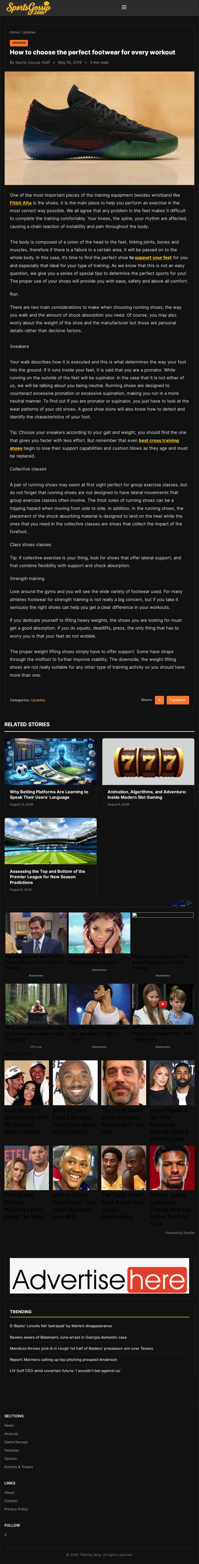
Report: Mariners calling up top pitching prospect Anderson (63, 1359)
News (9, 1425)
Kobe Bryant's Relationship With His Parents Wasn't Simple (26, 1120)
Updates (28, 32)
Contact (11, 1501)
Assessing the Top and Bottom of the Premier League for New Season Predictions (47, 877)
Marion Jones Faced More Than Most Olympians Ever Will (75, 1205)
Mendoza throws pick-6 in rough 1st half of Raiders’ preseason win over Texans (81, 1348)
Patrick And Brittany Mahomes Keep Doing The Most (24, 1205)
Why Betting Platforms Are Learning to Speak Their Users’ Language (49, 794)
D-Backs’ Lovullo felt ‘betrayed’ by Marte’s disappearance (61, 1326)
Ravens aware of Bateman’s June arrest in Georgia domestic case (68, 1337)
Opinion (10, 1458)
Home (14, 32)
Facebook (178, 700)
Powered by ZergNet (180, 1233)
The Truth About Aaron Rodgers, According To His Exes (122, 1120)
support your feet (153, 257)
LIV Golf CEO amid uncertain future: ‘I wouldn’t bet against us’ (65, 1370)
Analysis (11, 1434)
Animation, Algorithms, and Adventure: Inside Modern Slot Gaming (147, 794)
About (9, 1492)
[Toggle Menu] (124, 8)
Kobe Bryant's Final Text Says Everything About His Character (74, 1120)
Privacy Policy (16, 1509)
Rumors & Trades (18, 1467)
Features (11, 1450)
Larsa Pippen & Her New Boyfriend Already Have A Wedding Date (169, 1124)
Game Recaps (16, 1442)
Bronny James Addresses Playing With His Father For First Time (170, 1209)
